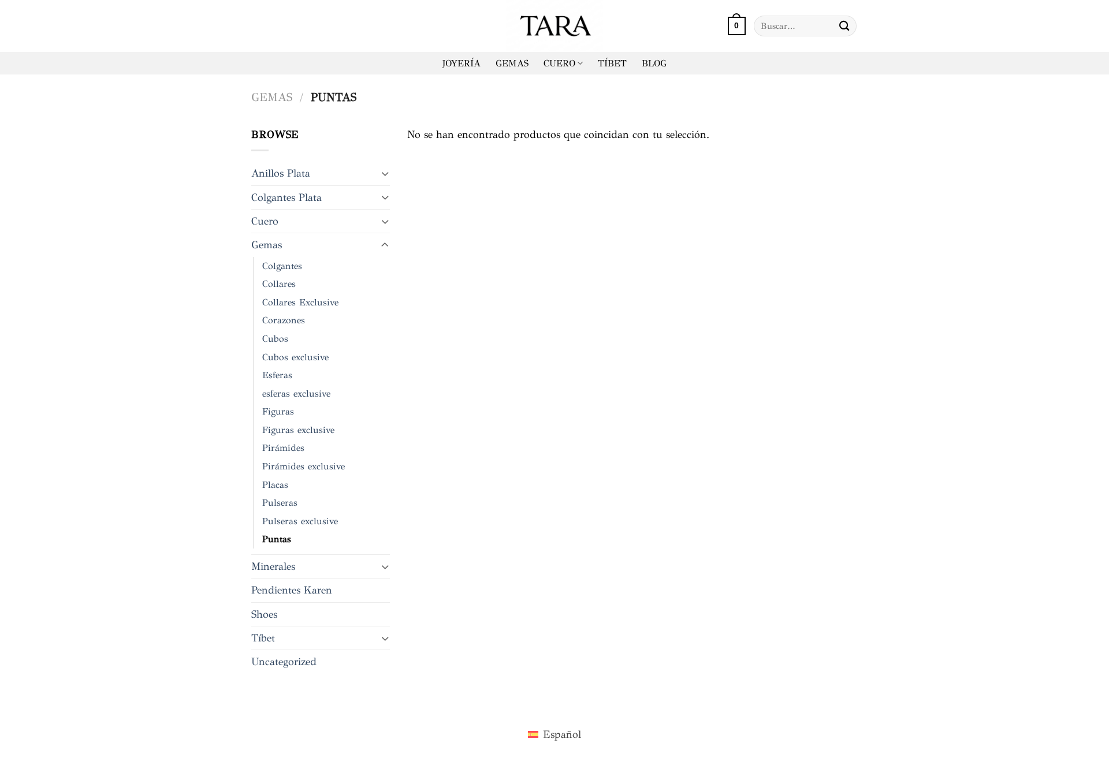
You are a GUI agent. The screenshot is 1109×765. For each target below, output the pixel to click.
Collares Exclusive (300, 302)
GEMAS (512, 63)
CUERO (559, 63)
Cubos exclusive (295, 357)
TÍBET (612, 63)
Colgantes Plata (286, 197)
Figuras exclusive (298, 429)
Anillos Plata (280, 173)
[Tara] (554, 26)
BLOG (654, 63)
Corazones (283, 320)
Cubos (275, 338)
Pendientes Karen (291, 590)
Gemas (271, 97)
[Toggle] (385, 173)
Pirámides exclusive (303, 466)
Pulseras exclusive (300, 521)
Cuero (264, 221)
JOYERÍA (461, 63)
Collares (279, 283)
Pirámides (283, 447)
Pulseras (279, 502)
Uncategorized (284, 661)
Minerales (273, 566)
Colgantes (282, 265)
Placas (275, 484)
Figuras (278, 411)
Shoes (264, 614)
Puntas (276, 538)
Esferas (277, 375)
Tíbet (263, 638)
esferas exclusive (296, 393)
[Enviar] (844, 25)
